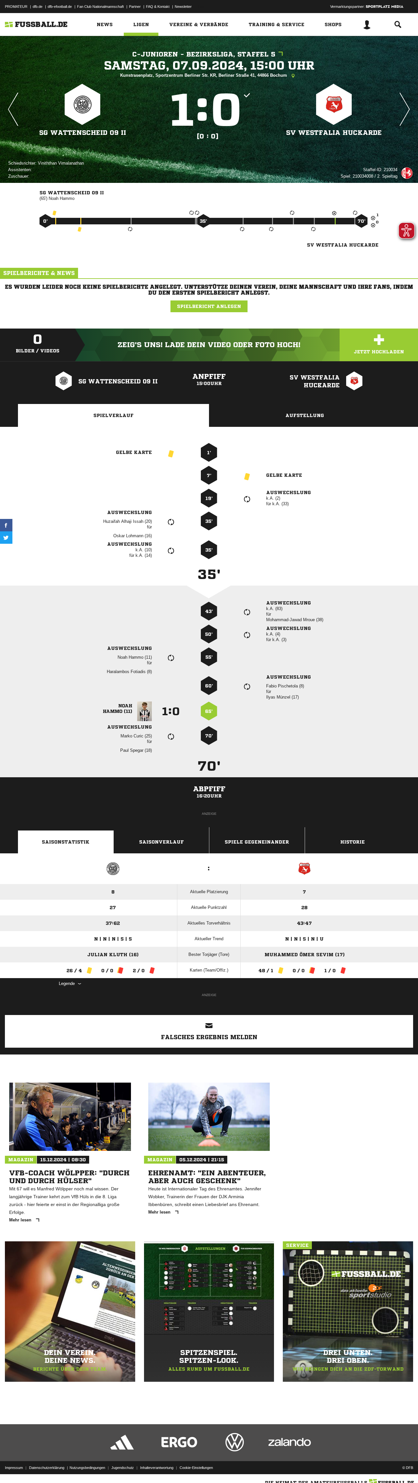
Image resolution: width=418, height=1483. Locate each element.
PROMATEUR (16, 6)
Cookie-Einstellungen (196, 1468)
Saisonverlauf (161, 842)
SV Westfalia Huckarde (334, 132)
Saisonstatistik (65, 842)
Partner (135, 6)
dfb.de (37, 6)
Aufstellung (304, 415)
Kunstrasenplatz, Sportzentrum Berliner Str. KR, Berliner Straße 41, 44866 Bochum (204, 75)
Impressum (14, 1468)
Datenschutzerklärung (46, 1468)
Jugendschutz (122, 1468)
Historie (352, 842)
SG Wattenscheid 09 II (82, 132)
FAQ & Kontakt (157, 6)
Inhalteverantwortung (156, 1468)
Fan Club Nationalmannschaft (100, 6)
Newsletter (183, 6)
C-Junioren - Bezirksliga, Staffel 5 (203, 54)
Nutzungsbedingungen (87, 1468)
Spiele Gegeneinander (257, 842)
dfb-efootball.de (60, 6)
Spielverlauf (113, 415)
